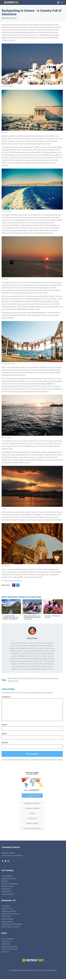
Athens (10, 678)
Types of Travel (7, 908)
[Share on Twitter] (17, 586)
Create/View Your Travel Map (12, 855)
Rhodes (10, 681)
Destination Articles (9, 18)
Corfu (21, 678)
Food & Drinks (7, 891)
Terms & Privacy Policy (10, 949)
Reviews (4, 881)
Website (5, 742)
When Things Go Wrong (10, 927)
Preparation (6, 906)
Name (5, 724)
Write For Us (6, 941)
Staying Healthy (7, 921)
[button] (32, 795)
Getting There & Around (10, 914)
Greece (48, 678)
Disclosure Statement (9, 946)
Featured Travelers (8, 853)
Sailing (16, 681)
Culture (36, 678)
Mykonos (55, 678)
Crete (26, 678)
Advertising (6, 944)
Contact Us (5, 952)
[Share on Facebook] (13, 586)
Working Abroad (7, 919)
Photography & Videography (12, 924)
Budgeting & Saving (9, 911)
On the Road (6, 916)
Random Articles (8, 886)
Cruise (30, 678)
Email (4, 733)
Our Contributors (8, 939)
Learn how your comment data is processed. (46, 760)
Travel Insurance (8, 894)
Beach (16, 678)
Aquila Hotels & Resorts (35, 312)
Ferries (42, 678)
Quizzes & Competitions (10, 884)
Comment (6, 697)
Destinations (6, 889)
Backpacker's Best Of (9, 878)
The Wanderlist (7, 876)
